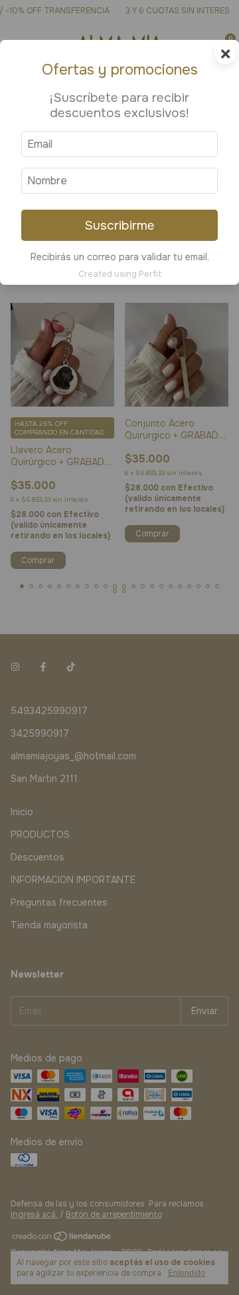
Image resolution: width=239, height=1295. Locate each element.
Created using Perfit (119, 274)
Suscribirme (119, 225)
